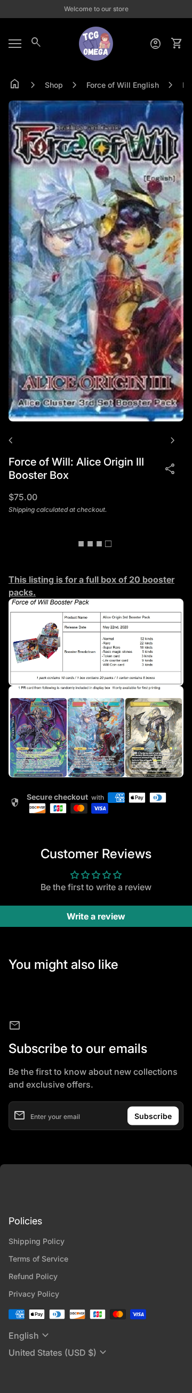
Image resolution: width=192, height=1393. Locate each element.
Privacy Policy (34, 1293)
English (30, 1335)
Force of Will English (122, 84)
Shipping (22, 509)
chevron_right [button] (172, 440)
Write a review (96, 916)
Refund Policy (33, 1276)
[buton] (30, 1335)
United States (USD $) (59, 1352)
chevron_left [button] (10, 440)
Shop (54, 84)
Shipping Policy (37, 1241)
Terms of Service (38, 1258)
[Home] (96, 42)
